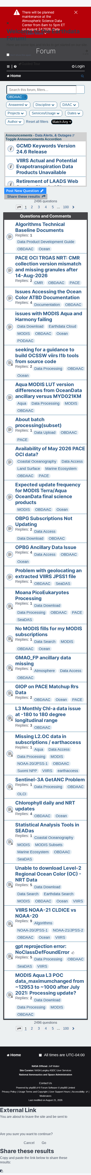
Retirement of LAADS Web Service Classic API (47, 184)
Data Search (44, 642)
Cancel (29, 1143)
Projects (14, 113)
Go (44, 1143)
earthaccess (68, 771)
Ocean (44, 249)
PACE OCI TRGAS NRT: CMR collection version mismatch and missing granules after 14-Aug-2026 (48, 267)
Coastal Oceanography (36, 461)
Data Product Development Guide (45, 242)
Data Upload (44, 432)
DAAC (67, 105)
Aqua (21, 403)
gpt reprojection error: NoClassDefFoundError (42, 949)
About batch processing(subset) (38, 422)
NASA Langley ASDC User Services (52, 1070)
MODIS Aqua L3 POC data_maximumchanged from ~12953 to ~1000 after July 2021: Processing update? (49, 984)
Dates (72, 113)
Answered (16, 105)
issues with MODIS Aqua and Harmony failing (48, 316)
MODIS (23, 333)
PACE (75, 283)
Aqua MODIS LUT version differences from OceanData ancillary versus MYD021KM (48, 390)
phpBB (32, 1087)
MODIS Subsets (48, 845)
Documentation (47, 305)
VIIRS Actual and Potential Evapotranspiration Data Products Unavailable (46, 166)
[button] (19, 207)
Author (13, 121)
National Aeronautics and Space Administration (45, 1074)
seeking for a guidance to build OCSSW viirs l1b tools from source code (47, 355)
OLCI (21, 794)
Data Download (30, 326)
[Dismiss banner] (75, 13)
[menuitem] (78, 66)
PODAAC (25, 341)
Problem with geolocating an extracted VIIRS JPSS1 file (48, 573)
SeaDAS (63, 583)
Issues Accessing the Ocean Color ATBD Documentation (48, 294)
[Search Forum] (81, 87)
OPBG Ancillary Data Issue (45, 547)
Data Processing (48, 368)
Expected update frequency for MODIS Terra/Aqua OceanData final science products (47, 493)
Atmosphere (44, 671)
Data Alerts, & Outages (53, 135)
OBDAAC (25, 249)
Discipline (43, 105)
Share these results (23, 197)
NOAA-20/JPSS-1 (32, 763)
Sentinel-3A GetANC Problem (50, 780)
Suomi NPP (27, 771)
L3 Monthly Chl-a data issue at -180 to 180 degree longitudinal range (48, 714)
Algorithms (43, 923)
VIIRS (47, 771)
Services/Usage (44, 113)
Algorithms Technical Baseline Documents (40, 227)
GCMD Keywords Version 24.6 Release (45, 149)
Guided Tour (31, 64)
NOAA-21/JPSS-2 (68, 930)
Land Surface (28, 468)
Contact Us (45, 1083)
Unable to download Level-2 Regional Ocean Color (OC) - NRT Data (48, 874)
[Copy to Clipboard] (1, 1171)
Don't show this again (20, 55)
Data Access (72, 461)
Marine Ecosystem (61, 468)
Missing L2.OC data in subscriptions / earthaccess (48, 739)
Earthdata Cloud (62, 326)
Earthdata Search (58, 894)
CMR (38, 283)
